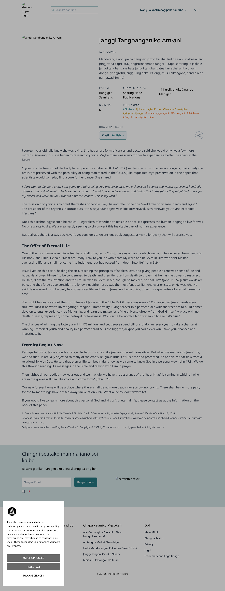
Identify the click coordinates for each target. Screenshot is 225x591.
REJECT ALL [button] (33, 566)
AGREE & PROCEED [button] (33, 557)
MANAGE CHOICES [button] (33, 575)
